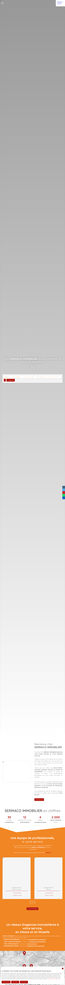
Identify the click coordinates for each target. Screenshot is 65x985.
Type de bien (18, 376)
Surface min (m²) (55, 377)
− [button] (1, 954)
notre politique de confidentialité (53, 978)
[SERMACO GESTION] (60, 3)
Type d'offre (7, 376)
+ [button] (1, 952)
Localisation (31, 377)
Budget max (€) (43, 377)
